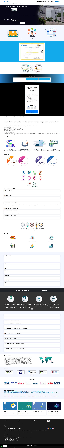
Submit (32, 228)
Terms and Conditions (32, 226)
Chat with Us (4, 446)
